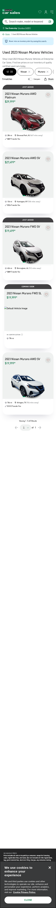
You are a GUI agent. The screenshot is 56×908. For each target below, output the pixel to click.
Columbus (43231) (24, 28)
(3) (11, 71)
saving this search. (40, 41)
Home (7, 34)
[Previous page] (16, 427)
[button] (48, 94)
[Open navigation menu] (52, 12)
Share (51, 79)
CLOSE (28, 900)
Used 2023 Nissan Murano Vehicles (24, 34)
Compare (37, 79)
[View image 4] (30, 129)
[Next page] (39, 427)
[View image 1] (24, 129)
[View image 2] (26, 129)
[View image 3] (28, 129)
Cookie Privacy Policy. (24, 892)
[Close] (50, 867)
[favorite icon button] (39, 12)
